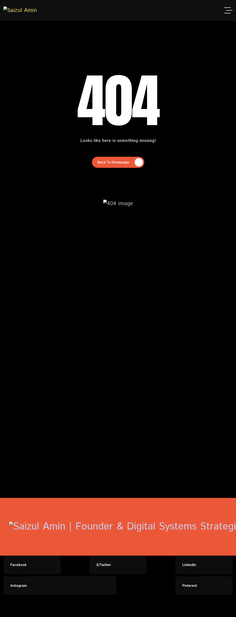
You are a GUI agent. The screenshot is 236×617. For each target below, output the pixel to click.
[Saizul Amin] (20, 10)
